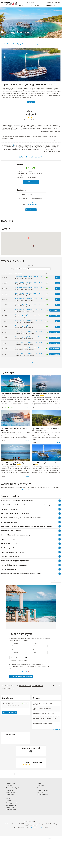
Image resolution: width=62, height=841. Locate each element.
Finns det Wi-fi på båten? (9, 569)
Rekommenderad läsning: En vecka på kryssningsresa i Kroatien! (21, 573)
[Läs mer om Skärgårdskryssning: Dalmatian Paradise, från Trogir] (15, 418)
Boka (57, 277)
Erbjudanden (8, 698)
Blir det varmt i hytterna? (9, 522)
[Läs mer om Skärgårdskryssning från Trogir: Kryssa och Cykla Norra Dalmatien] (46, 418)
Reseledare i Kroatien (43, 790)
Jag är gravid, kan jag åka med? (11, 531)
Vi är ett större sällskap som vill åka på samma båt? (17, 500)
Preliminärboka (54, 310)
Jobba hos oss (41, 792)
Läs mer (31, 102)
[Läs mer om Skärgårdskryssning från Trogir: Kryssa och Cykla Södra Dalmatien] (15, 452)
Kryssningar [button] (30, 44)
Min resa (57, 2)
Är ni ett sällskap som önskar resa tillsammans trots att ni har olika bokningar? (26, 505)
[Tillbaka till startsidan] (9, 3)
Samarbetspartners (42, 794)
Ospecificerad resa (11, 805)
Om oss (39, 783)
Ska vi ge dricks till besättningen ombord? (14, 565)
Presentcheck (10, 807)
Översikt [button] (4, 44)
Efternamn (15, 650)
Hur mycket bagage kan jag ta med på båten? (15, 513)
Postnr (35, 650)
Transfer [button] (9, 44)
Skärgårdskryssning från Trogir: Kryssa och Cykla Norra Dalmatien (46, 429)
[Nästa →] (58, 65)
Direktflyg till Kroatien (12, 803)
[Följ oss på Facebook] (14, 740)
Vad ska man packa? (7, 548)
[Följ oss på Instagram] (17, 740)
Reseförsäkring (10, 792)
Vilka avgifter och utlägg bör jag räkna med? (15, 561)
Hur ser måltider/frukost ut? (10, 543)
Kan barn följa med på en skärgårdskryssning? (15, 535)
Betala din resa (10, 783)
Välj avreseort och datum (18, 269)
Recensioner (40, 785)
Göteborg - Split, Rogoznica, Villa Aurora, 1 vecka (12, 705)
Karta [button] (14, 44)
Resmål (8, 798)
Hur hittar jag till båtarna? (9, 509)
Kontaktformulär (31, 210)
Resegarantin (10, 790)
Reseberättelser (41, 788)
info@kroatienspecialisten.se (35, 198)
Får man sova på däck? (8, 539)
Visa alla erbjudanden (9, 712)
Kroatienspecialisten (33, 202)
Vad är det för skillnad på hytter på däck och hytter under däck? (21, 518)
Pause (58, 80)
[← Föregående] (3, 65)
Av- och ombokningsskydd (13, 788)
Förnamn (36, 644)
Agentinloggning (11, 809)
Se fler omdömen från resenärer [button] (29, 157)
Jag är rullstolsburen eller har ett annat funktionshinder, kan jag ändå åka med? (26, 526)
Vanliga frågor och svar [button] (40, 44)
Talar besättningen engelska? (10, 556)
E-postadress (16, 644)
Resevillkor (9, 785)
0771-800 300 (48, 489)
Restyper (8, 800)
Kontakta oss (50, 2)
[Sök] (42, 2)
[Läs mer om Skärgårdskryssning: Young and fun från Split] (46, 452)
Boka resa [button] (31, 182)
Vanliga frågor (10, 794)
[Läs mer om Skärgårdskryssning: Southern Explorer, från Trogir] (15, 383)
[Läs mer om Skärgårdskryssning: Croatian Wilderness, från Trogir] (46, 383)
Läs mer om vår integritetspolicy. (18, 672)
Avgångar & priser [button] (21, 44)
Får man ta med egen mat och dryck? (12, 552)
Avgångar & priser (11, 260)
